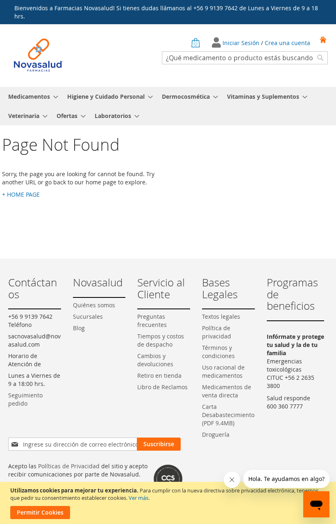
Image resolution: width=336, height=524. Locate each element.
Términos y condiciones (218, 352)
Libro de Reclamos (162, 387)
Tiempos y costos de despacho (160, 340)
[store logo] (38, 55)
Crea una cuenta (287, 43)
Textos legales (221, 316)
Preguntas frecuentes (152, 321)
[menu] (168, 106)
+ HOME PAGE (21, 194)
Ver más (138, 497)
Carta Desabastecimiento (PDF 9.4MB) (228, 415)
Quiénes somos (94, 305)
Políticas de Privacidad (69, 466)
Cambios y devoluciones (155, 360)
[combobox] (245, 57)
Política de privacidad (216, 332)
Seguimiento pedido (25, 399)
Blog (79, 328)
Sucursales (88, 316)
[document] (169, 503)
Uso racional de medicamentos (223, 371)
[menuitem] (30, 96)
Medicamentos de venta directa (226, 391)
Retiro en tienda (159, 375)
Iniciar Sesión (241, 43)
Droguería (215, 434)
